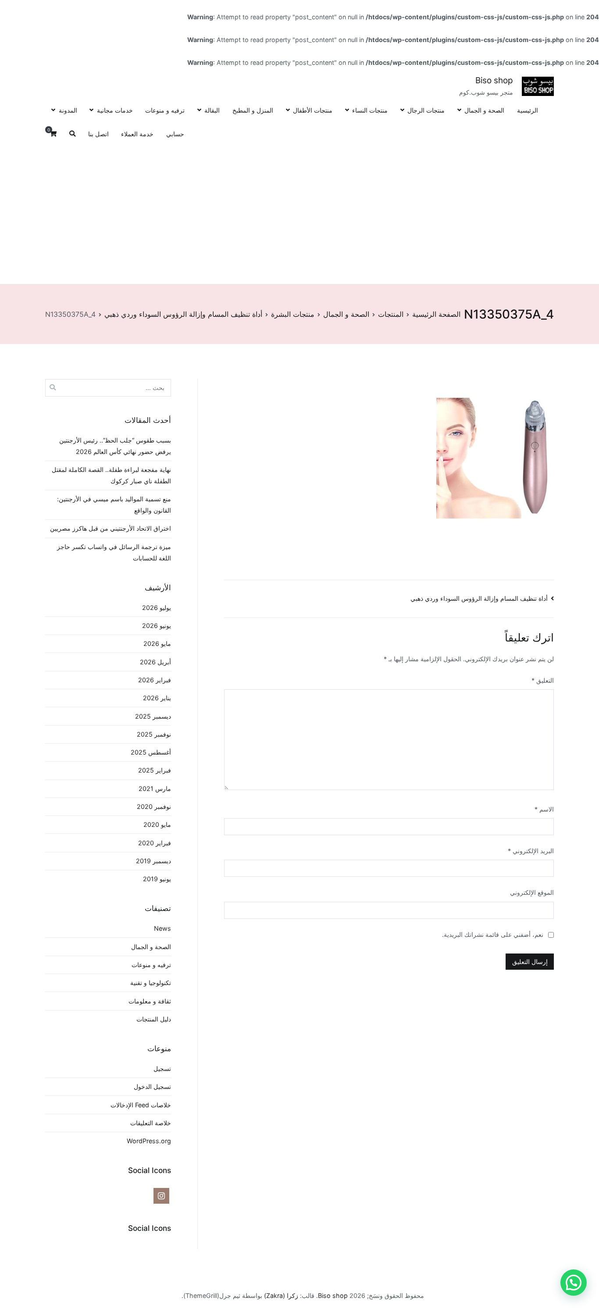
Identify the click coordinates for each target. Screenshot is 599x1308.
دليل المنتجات (153, 1019)
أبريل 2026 (155, 662)
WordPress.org (149, 1141)
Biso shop (494, 80)
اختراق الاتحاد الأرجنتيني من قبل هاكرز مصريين (110, 528)
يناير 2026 (157, 698)
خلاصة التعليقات (150, 1123)
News (162, 928)
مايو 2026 (157, 643)
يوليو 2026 (156, 607)
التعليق (542, 680)
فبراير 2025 (154, 770)
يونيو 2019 (157, 879)
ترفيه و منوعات (165, 110)
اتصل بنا (98, 134)
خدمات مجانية (114, 110)
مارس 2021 (155, 788)
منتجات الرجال (426, 110)
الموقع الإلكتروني (532, 892)
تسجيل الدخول (152, 1086)
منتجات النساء (370, 110)
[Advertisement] (299, 212)
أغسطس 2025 (151, 752)
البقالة (212, 110)
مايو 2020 (157, 824)
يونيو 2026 (156, 625)
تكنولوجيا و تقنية (150, 982)
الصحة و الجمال (484, 110)
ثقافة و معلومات (149, 1001)
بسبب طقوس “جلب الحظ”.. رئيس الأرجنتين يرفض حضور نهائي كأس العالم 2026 (115, 445)
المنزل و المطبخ (252, 110)
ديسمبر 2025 (153, 716)
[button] (573, 1282)
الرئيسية (527, 110)
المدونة (68, 110)
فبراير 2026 (154, 680)
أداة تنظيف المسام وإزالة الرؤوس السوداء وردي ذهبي (479, 598)
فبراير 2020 (154, 843)
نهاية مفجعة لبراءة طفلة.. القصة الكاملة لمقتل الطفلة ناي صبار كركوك (111, 475)
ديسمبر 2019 (153, 861)
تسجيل (162, 1068)
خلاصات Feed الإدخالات (141, 1105)
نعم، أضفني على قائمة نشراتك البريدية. (493, 934)
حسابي (175, 134)
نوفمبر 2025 (154, 734)
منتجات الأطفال (312, 110)
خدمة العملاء (137, 134)
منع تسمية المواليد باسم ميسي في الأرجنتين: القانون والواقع (114, 504)
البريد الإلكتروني (531, 850)
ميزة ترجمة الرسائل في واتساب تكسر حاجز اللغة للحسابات (114, 552)
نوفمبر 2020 (154, 806)
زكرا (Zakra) (281, 1295)
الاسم (544, 809)
